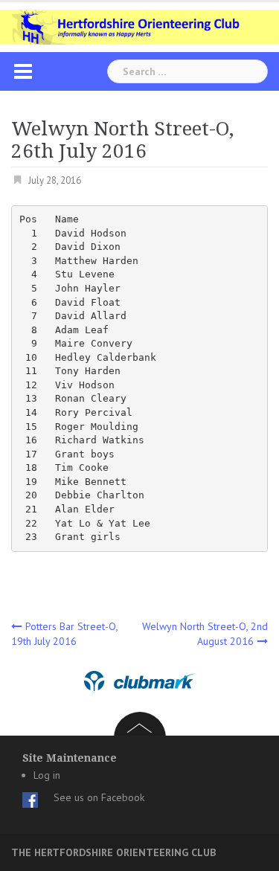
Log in (46, 775)
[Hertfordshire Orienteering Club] (139, 26)
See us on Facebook (99, 797)
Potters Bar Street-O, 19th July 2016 (64, 634)
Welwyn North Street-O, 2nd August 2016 (205, 634)
